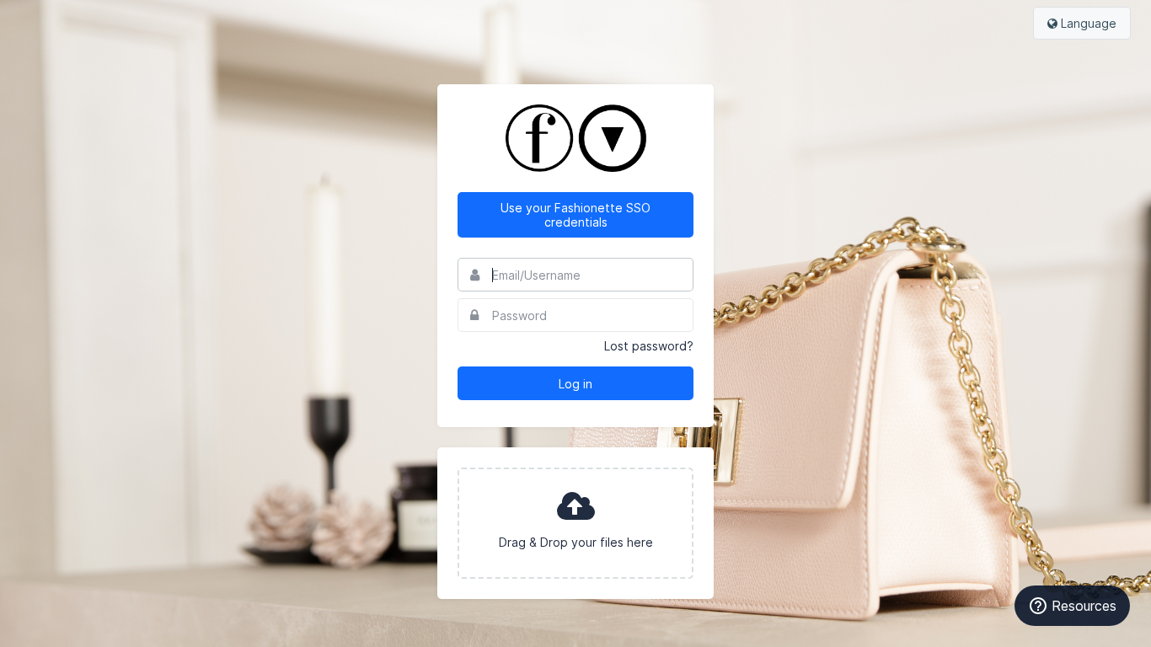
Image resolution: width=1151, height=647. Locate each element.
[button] (575, 523)
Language (1086, 23)
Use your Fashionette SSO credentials (575, 215)
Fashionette (575, 138)
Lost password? (648, 346)
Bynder (62, 21)
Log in (575, 384)
